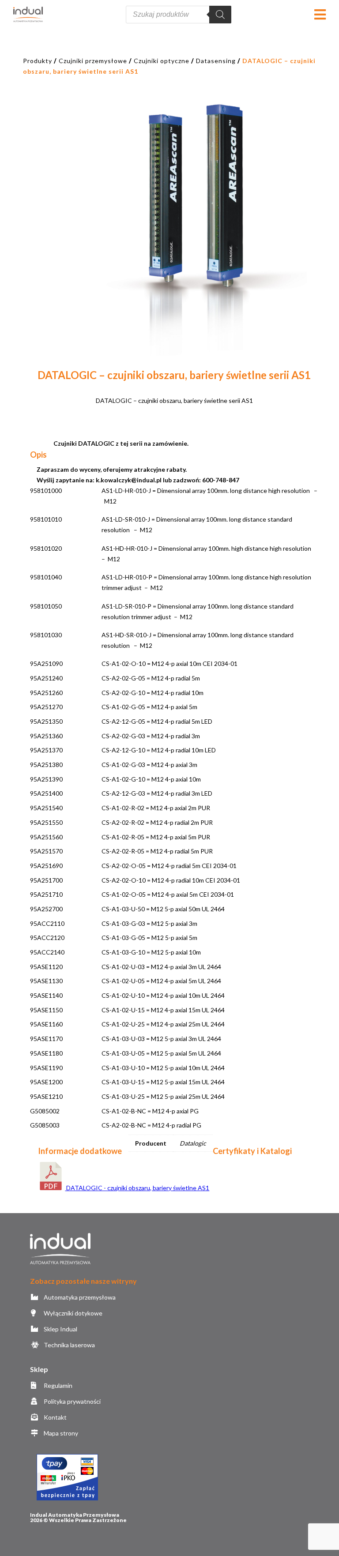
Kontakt (54, 1417)
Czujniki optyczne (161, 60)
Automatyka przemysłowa (78, 1297)
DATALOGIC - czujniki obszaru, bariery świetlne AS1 (137, 1187)
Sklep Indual (59, 1329)
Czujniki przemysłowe (93, 60)
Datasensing (216, 60)
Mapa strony (60, 1433)
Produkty (37, 60)
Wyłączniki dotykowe (72, 1313)
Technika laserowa (68, 1345)
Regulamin (57, 1385)
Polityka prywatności (71, 1401)
